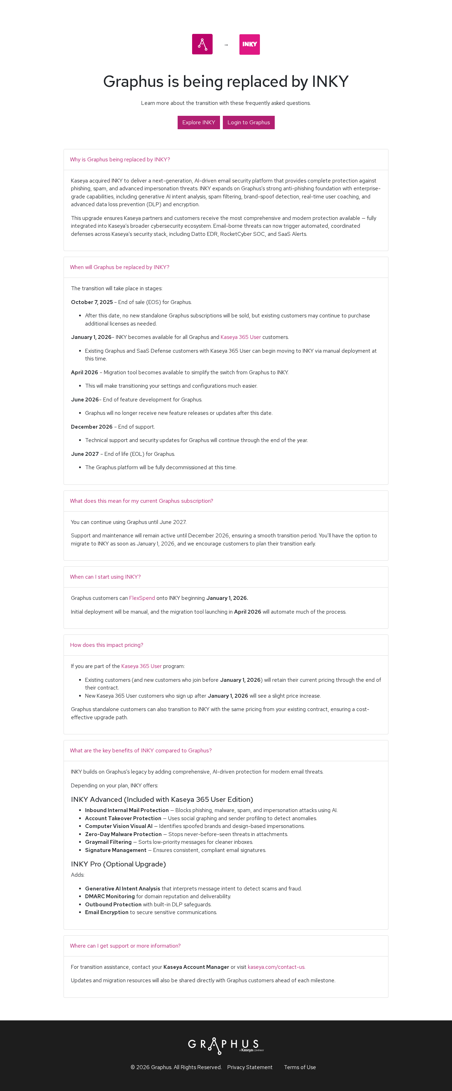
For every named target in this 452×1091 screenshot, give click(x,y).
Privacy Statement (250, 1067)
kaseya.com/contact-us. (276, 967)
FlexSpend (142, 598)
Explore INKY (198, 122)
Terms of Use (300, 1067)
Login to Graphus (248, 122)
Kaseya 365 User (241, 337)
